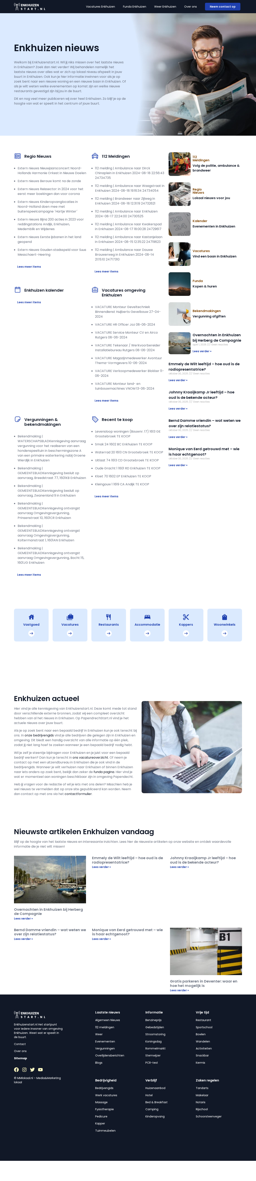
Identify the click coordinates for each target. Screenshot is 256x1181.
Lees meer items (29, 267)
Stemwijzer (153, 1055)
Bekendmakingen (207, 311)
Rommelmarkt (155, 1048)
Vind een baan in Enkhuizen (214, 256)
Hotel (149, 1095)
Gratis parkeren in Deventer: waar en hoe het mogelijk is (203, 983)
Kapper (100, 1123)
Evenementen (105, 1041)
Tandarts (202, 1088)
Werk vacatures (106, 1095)
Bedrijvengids (104, 1088)
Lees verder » (202, 351)
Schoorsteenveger (209, 1116)
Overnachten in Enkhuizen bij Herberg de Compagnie (48, 911)
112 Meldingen (201, 159)
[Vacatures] (70, 617)
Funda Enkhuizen (134, 7)
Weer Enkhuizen (165, 7)
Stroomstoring (155, 1034)
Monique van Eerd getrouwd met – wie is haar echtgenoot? (127, 932)
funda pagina (104, 772)
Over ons (190, 7)
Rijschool (202, 1109)
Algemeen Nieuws (107, 1020)
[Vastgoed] (31, 617)
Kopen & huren (205, 286)
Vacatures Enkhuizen (100, 7)
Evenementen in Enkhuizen (214, 226)
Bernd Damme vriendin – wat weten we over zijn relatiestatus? (50, 932)
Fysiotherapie (104, 1109)
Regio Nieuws (198, 191)
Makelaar (202, 1095)
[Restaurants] (108, 617)
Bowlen (201, 1034)
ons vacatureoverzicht (90, 757)
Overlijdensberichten (109, 1055)
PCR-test (151, 1063)
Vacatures (201, 251)
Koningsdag (153, 1041)
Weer (99, 1034)
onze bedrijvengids (40, 735)
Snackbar (202, 1055)
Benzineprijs (153, 1020)
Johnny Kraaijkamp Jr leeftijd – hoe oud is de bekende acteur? (203, 860)
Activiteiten (204, 1048)
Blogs (98, 1063)
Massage (101, 1102)
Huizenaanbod (155, 1088)
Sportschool (204, 1027)
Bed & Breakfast (156, 1102)
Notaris (200, 1102)
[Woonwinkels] (224, 617)
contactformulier (78, 794)
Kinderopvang (155, 1116)
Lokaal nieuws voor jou (211, 198)
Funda (198, 281)
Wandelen (203, 1041)
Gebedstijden (154, 1027)
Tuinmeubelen (105, 1131)
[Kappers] (186, 617)
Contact (20, 1044)
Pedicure (101, 1116)
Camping (151, 1109)
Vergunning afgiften (209, 316)
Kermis (200, 1063)
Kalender (200, 221)
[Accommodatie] (147, 617)
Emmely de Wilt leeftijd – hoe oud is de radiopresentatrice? (127, 860)
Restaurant (203, 1020)
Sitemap (20, 1058)
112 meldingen (104, 1027)
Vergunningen (105, 1048)
